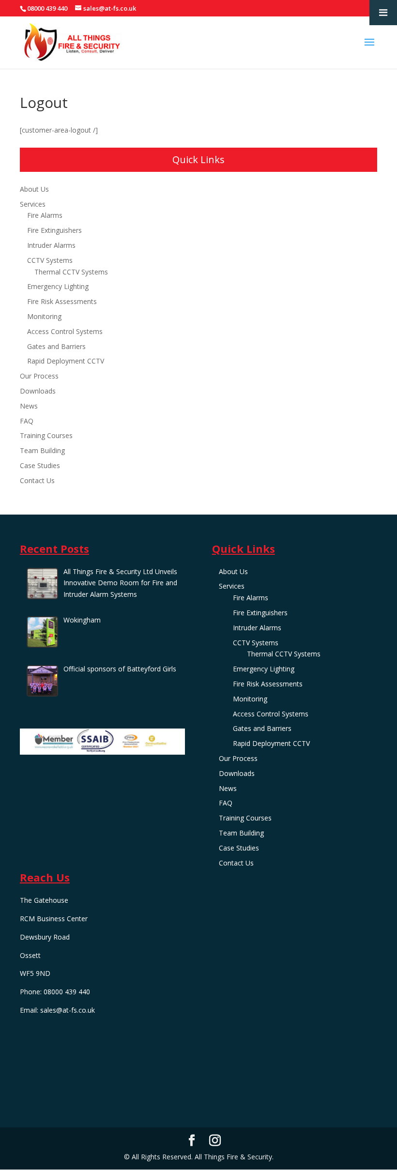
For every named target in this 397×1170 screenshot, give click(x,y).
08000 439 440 (47, 8)
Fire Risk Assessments (62, 301)
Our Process (39, 375)
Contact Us (37, 480)
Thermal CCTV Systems (71, 271)
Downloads (38, 390)
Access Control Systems (65, 331)
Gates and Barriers (56, 346)
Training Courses (46, 435)
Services (33, 204)
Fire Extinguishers (54, 230)
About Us (34, 189)
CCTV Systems (50, 260)
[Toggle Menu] (383, 12)
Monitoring (44, 316)
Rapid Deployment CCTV (65, 360)
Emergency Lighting (58, 286)
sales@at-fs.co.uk (67, 1010)
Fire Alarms (44, 215)
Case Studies (40, 465)
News (29, 405)
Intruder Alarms (51, 245)
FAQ (26, 420)
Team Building (42, 450)
